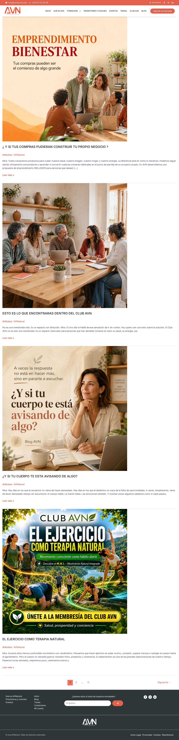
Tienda (123, 11)
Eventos (113, 11)
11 (88, 682)
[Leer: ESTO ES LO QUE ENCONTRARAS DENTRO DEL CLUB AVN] (64, 245)
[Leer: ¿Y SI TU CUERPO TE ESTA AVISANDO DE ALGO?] (64, 408)
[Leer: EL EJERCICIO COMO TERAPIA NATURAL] (64, 571)
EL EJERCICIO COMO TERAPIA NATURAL (33, 639)
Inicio (48, 11)
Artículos (7, 155)
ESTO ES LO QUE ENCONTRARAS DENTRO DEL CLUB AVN (47, 313)
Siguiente (164, 682)
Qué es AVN (59, 11)
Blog (143, 11)
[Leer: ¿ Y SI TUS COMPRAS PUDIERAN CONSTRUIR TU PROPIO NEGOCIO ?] (64, 79)
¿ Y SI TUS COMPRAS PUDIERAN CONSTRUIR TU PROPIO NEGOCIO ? (55, 147)
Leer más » (8, 174)
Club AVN (134, 11)
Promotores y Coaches (95, 11)
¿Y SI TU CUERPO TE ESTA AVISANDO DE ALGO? (39, 476)
